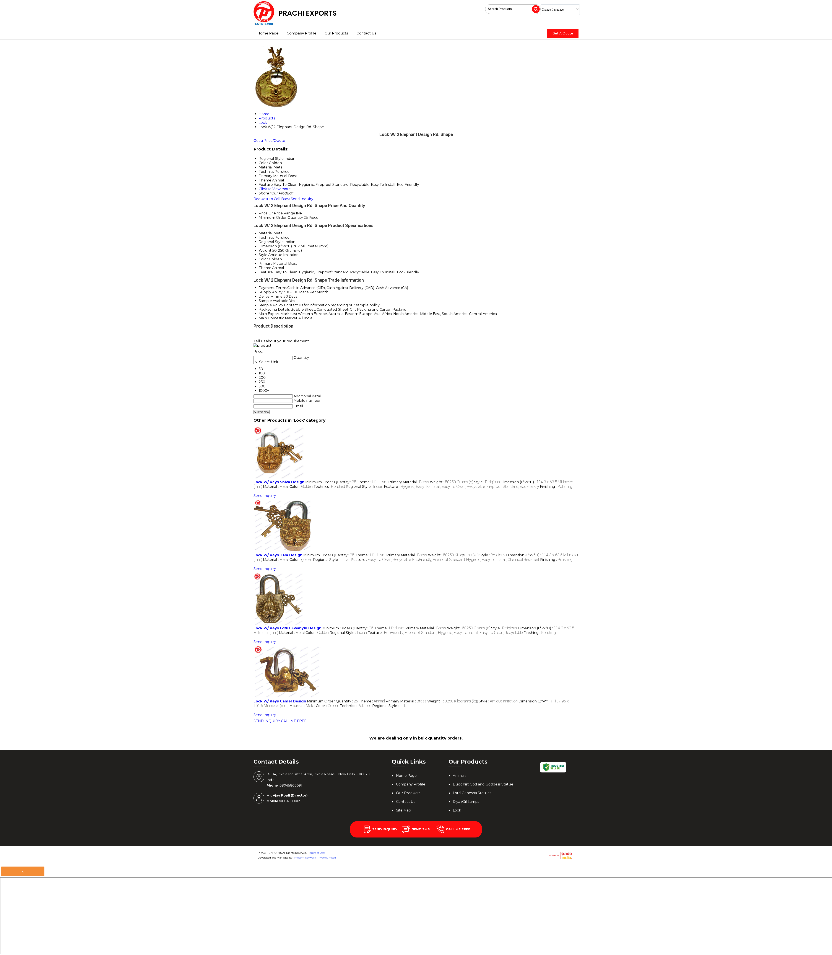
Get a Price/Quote (269, 141)
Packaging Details (274, 309)
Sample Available (273, 301)
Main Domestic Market (278, 318)
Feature (266, 272)
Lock (457, 810)
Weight (265, 250)
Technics (266, 237)
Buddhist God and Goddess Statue (483, 784)
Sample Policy (271, 305)
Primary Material (273, 263)
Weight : (451, 482)
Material (266, 233)
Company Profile (301, 33)
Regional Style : (364, 487)
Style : (487, 482)
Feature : (461, 487)
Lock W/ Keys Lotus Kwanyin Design (288, 628)
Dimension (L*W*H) (275, 246)
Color (263, 259)
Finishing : (556, 487)
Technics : (329, 487)
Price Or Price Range (277, 213)
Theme (265, 268)
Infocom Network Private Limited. (315, 857)
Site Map (403, 810)
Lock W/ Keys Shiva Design (279, 482)
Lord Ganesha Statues (472, 793)
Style (263, 255)
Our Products (336, 33)
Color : (301, 487)
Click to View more (275, 189)
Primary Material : (408, 482)
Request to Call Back (272, 199)
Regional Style (271, 242)
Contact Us (366, 33)
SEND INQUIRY (267, 721)
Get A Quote (562, 33)
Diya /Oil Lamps (466, 802)
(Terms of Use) (316, 852)
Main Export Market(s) (278, 314)
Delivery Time (271, 296)
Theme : (372, 482)
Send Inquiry (302, 199)
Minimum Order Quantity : (330, 482)
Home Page (267, 33)
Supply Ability (271, 292)
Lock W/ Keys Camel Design (280, 701)
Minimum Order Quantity (281, 217)
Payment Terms (272, 288)
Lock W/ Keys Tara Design (278, 555)
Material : (276, 487)
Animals (459, 776)
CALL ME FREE (294, 721)
